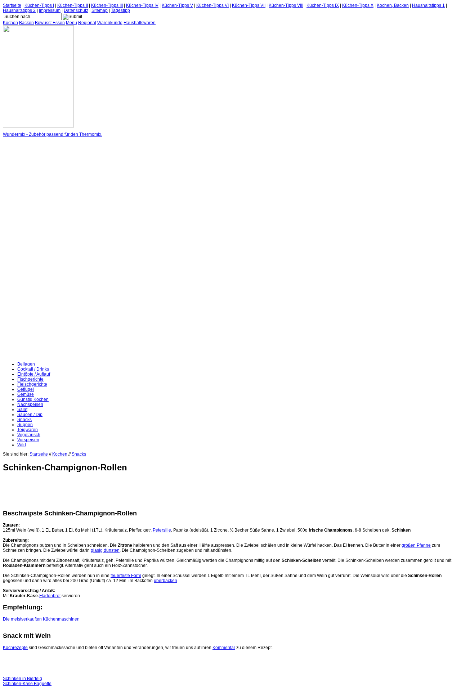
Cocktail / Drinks (33, 369)
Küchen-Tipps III (107, 5)
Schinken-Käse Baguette (27, 683)
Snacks (24, 419)
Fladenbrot (50, 595)
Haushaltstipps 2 (19, 10)
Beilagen (26, 364)
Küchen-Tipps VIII (286, 5)
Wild (21, 444)
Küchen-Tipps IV (142, 5)
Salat (22, 409)
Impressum (50, 10)
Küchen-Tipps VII (248, 5)
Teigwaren (27, 429)
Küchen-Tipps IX (322, 5)
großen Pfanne (416, 545)
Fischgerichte (30, 379)
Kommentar (223, 647)
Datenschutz (76, 10)
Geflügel (25, 389)
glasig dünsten (105, 550)
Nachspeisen (30, 404)
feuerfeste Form (126, 575)
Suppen (25, 424)
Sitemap (99, 10)
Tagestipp (120, 10)
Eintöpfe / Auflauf (33, 374)
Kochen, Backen (393, 5)
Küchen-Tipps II (72, 5)
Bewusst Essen (50, 22)
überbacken (165, 580)
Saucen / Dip (29, 414)
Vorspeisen (28, 439)
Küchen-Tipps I (39, 5)
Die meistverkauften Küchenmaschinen (41, 619)
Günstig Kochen (33, 399)
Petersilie (162, 530)
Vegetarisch (28, 434)
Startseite (12, 5)
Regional (87, 22)
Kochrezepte (15, 647)
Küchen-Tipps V (177, 5)
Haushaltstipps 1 (428, 5)
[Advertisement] (32, 249)
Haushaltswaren (140, 22)
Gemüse (25, 394)
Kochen (10, 22)
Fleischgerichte (32, 384)
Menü (71, 22)
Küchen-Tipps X (357, 5)
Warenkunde (109, 22)
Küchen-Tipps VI (212, 5)
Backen (26, 22)
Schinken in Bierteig (22, 678)
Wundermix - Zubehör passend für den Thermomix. (52, 134)
